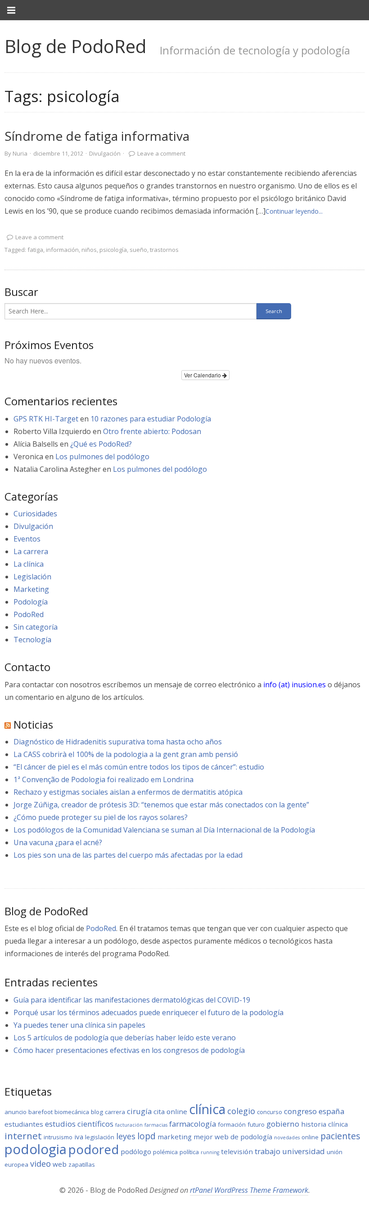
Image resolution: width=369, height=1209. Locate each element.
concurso (269, 1112)
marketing (175, 1136)
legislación (99, 1137)
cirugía (139, 1111)
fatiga (35, 250)
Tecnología (32, 640)
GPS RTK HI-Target (46, 419)
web (60, 1164)
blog (97, 1112)
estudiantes (23, 1123)
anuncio (15, 1112)
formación (232, 1124)
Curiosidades (35, 514)
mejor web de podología (233, 1136)
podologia (35, 1149)
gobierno (282, 1124)
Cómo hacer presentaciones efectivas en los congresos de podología (129, 1050)
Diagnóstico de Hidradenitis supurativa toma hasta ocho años (118, 742)
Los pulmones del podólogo (102, 456)
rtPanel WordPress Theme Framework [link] (249, 1190)
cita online (170, 1111)
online (310, 1137)
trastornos (164, 250)
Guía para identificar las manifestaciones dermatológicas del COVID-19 (132, 1000)
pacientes (340, 1136)
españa (331, 1111)
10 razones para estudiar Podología (150, 419)
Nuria (20, 153)
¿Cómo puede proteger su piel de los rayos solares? (101, 817)
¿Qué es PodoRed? (101, 444)
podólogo (136, 1151)
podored (93, 1149)
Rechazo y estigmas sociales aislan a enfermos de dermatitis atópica (128, 792)
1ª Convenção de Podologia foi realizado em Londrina (104, 779)
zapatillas (81, 1164)
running (210, 1152)
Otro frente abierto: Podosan (152, 431)
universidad (303, 1151)
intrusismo (58, 1137)
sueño (138, 250)
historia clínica (324, 1123)
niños (89, 250)
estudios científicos (79, 1124)
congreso (300, 1111)
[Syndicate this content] (7, 724)
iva (78, 1136)
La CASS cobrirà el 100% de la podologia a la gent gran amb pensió (126, 754)
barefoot (40, 1112)
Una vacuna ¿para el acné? (58, 842)
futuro (256, 1124)
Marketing (31, 589)
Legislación (32, 577)
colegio (241, 1111)
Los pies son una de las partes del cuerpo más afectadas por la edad (128, 855)
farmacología (192, 1124)
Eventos (27, 539)
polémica (165, 1152)
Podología (31, 602)
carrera (115, 1112)
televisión (237, 1151)
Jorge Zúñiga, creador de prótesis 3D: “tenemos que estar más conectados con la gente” (161, 805)
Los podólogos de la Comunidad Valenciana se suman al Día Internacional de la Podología (164, 830)
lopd (146, 1136)
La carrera (31, 551)
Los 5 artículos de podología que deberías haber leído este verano (125, 1038)
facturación (129, 1125)
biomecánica (71, 1112)
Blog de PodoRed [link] (75, 46)
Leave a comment (161, 153)
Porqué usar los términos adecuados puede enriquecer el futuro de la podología (149, 1012)
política (189, 1152)
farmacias (155, 1125)
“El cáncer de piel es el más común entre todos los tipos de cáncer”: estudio (139, 767)
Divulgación (105, 153)
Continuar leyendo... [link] (294, 211)
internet (23, 1135)
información (62, 250)
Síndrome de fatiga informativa (96, 135)
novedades (287, 1137)
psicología (113, 250)
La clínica (29, 564)
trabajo (267, 1151)
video (40, 1163)
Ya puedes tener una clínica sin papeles (79, 1025)
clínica (207, 1109)
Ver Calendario (203, 375)
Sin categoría (36, 627)
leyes (125, 1136)
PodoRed (29, 614)
